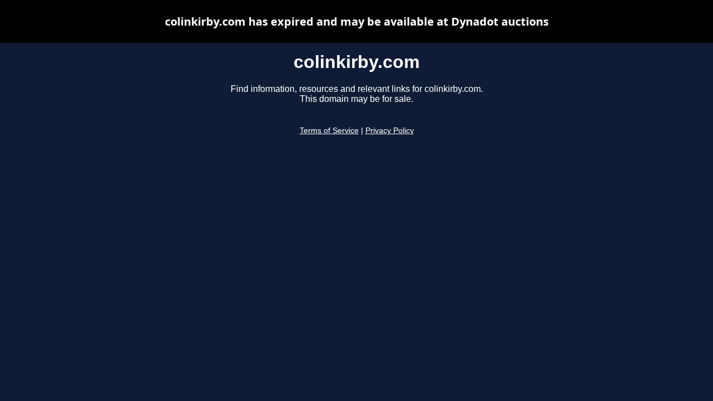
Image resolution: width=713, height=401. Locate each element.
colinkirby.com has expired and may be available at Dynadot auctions (357, 21)
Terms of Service (329, 130)
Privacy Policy (389, 130)
